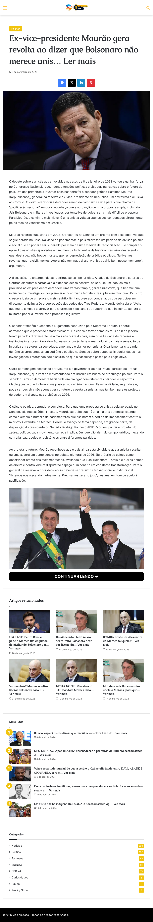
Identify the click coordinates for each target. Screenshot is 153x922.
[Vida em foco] (76, 8)
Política (15, 100)
